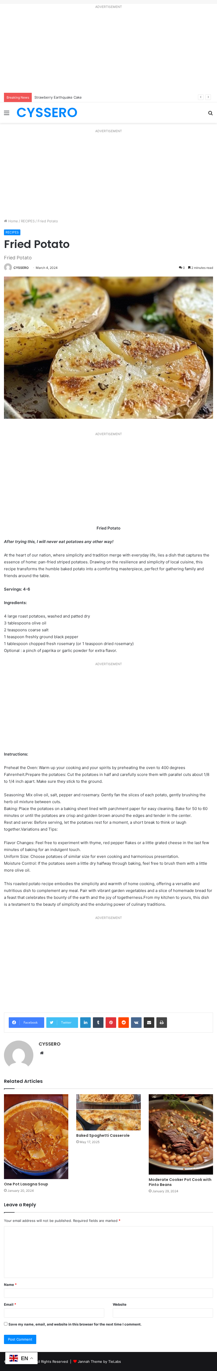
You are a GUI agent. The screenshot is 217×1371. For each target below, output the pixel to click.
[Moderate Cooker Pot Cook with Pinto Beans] (181, 1134)
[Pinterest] (111, 1022)
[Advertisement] (108, 52)
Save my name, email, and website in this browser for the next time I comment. (75, 1324)
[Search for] (210, 115)
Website (119, 1304)
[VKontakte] (136, 1022)
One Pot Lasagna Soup (26, 1184)
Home (12, 221)
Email (10, 1304)
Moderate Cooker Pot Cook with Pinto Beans (180, 1182)
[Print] (161, 1022)
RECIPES (28, 221)
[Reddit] (123, 1022)
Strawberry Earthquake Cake (58, 97)
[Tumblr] (98, 1022)
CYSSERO (21, 268)
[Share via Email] (149, 1022)
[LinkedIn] (85, 1022)
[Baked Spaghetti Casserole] (108, 1112)
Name (10, 1284)
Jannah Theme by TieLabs (99, 1361)
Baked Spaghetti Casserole (103, 1135)
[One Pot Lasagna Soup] (36, 1136)
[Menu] (6, 115)
